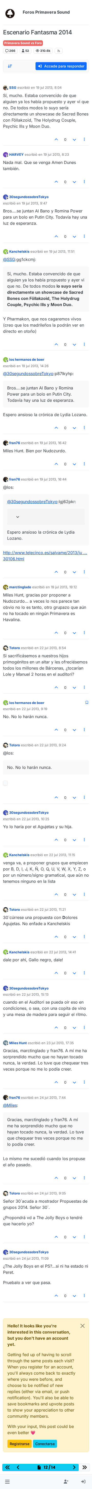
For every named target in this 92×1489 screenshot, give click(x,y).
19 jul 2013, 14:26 (35, 366)
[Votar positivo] (56, 139)
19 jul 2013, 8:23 (56, 154)
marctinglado (20, 587)
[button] (7, 1482)
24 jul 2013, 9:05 (53, 1193)
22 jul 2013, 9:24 (53, 745)
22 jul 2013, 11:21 (53, 909)
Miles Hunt (18, 1043)
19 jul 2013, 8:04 (49, 87)
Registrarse (19, 1444)
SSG (12, 87)
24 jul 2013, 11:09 (35, 1258)
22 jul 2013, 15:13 (35, 994)
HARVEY (16, 154)
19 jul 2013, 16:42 (53, 443)
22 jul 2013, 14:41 (62, 952)
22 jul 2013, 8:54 (53, 648)
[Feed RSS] (59, 51)
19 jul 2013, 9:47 (34, 203)
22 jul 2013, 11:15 (62, 855)
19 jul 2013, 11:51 (61, 251)
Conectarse (45, 1444)
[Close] (82, 1326)
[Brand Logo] (12, 12)
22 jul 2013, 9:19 (34, 709)
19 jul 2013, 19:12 (64, 587)
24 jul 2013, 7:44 (53, 1097)
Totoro (14, 648)
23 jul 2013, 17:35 (60, 1043)
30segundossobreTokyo (29, 197)
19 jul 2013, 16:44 (53, 479)
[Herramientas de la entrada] (84, 139)
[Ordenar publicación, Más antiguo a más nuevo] (10, 66)
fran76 (14, 443)
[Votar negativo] (74, 139)
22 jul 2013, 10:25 (35, 819)
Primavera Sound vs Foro (23, 43)
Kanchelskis (19, 251)
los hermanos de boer (26, 359)
